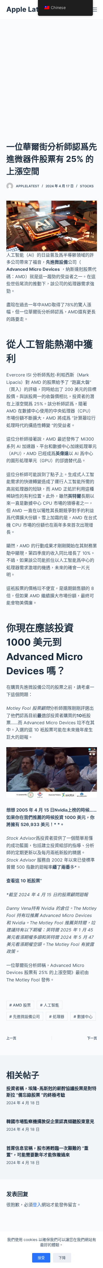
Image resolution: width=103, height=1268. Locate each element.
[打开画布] (94, 9)
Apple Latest (27, 9)
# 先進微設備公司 (24, 1016)
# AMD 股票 (20, 1005)
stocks (87, 186)
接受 (41, 1257)
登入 (37, 1204)
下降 (62, 1257)
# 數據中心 (83, 1016)
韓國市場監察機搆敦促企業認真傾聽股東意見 (50, 1121)
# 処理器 (56, 1016)
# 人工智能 (49, 1005)
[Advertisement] (51, 73)
